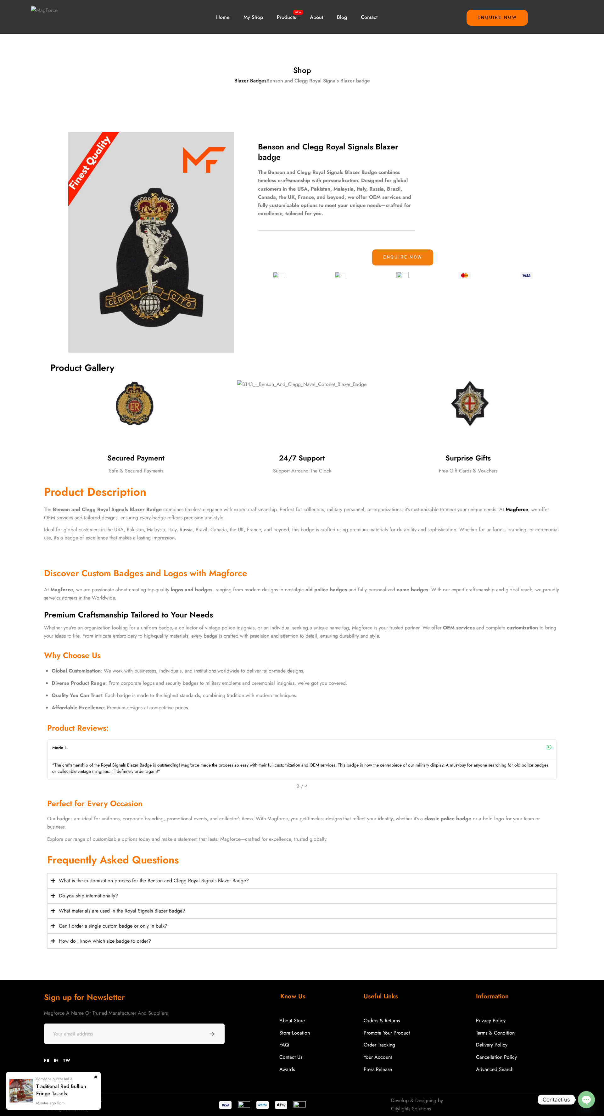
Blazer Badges (250, 80)
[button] (497, 18)
